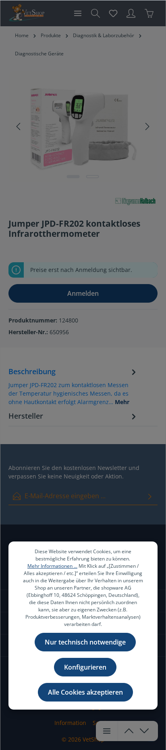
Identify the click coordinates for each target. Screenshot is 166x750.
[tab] (73, 386)
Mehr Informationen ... (52, 565)
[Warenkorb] (149, 13)
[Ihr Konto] (131, 13)
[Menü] (78, 13)
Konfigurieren (85, 667)
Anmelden (83, 293)
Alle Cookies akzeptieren (85, 692)
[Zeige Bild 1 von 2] (73, 176)
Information (70, 723)
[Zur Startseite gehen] (26, 13)
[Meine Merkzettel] (113, 13)
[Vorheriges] (18, 126)
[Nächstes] (146, 126)
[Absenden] (150, 496)
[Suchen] (95, 13)
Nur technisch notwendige (85, 642)
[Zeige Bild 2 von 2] (92, 176)
